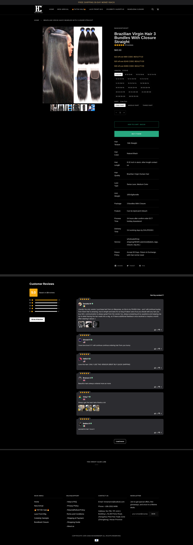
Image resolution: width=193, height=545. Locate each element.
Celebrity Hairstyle (41, 518)
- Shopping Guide (73, 522)
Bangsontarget (121, 28)
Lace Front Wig (40, 514)
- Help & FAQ (71, 502)
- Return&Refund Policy (75, 510)
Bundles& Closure (41, 522)
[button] (123, 45)
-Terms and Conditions (75, 514)
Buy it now (136, 134)
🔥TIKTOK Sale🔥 (41, 510)
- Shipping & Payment (75, 518)
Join (153, 514)
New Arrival (38, 506)
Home (36, 20)
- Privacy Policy (72, 506)
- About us (70, 526)
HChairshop (96, 536)
